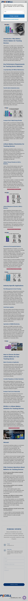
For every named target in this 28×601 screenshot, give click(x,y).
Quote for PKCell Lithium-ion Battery (14, 268)
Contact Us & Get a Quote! (14, 428)
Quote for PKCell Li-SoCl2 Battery (14, 189)
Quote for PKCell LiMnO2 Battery (14, 229)
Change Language (14, 16)
